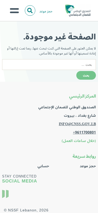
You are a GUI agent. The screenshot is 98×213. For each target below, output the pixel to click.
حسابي (43, 166)
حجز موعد (46, 11)
